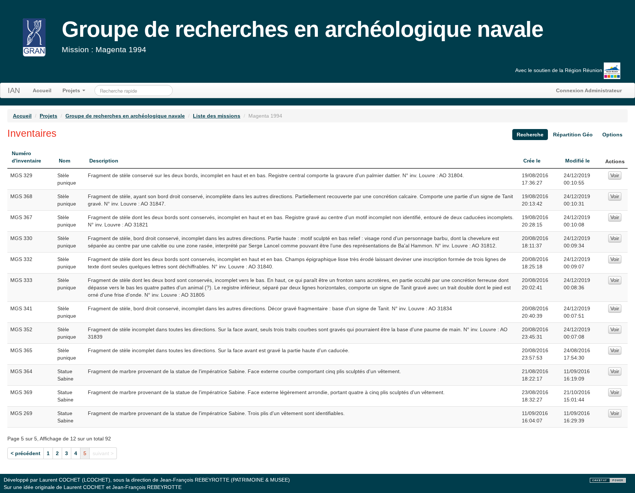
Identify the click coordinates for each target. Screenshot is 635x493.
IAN (14, 90)
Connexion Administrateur (589, 90)
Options (612, 134)
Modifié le (577, 161)
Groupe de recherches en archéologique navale (125, 116)
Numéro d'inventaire (26, 157)
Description (103, 161)
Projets (72, 90)
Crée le (532, 161)
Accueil (42, 90)
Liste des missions (216, 116)
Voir (614, 175)
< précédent (25, 453)
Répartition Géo (573, 134)
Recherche (530, 134)
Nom (64, 161)
